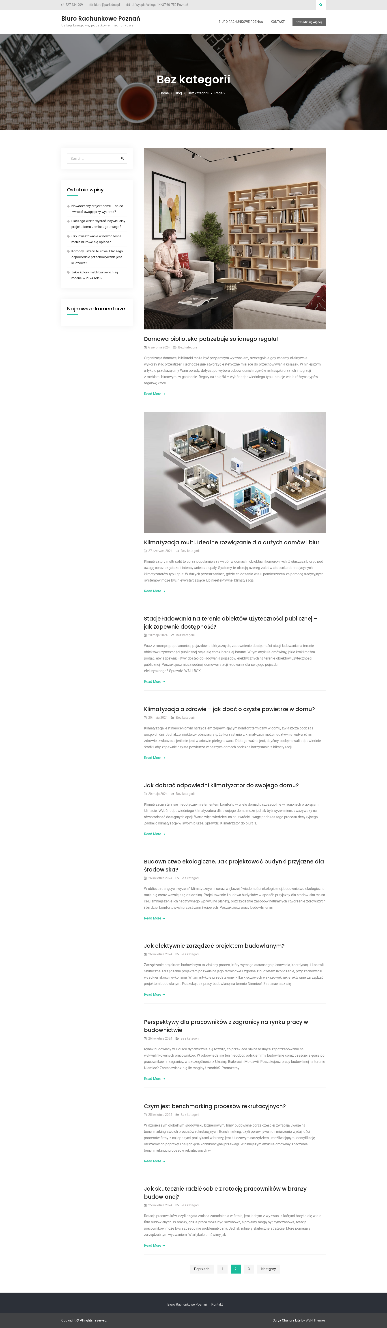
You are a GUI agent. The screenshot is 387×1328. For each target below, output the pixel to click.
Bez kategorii (187, 347)
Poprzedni (202, 1269)
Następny (268, 1269)
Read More (152, 394)
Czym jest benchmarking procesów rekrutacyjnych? (215, 1106)
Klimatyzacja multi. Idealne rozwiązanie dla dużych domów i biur (231, 542)
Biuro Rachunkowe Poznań (100, 19)
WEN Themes (316, 1320)
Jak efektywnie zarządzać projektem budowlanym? (214, 945)
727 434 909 (74, 5)
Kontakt (278, 22)
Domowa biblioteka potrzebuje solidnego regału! (211, 339)
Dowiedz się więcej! (309, 22)
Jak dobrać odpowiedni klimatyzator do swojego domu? (221, 785)
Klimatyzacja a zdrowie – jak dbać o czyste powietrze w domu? (229, 709)
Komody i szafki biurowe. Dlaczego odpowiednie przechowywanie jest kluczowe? (97, 257)
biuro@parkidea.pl (107, 5)
